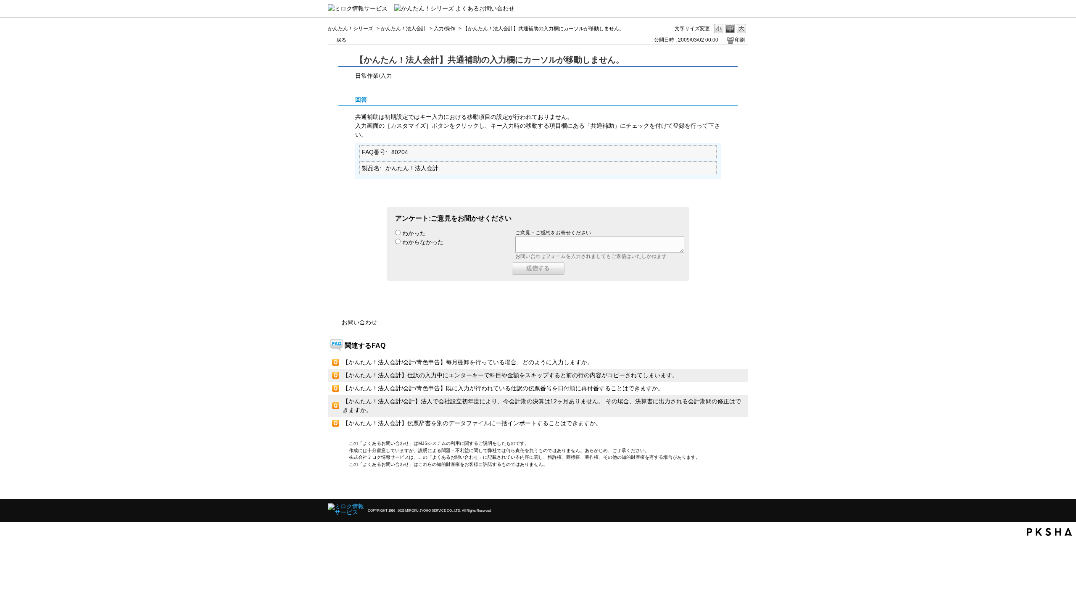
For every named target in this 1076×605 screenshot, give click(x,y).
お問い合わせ (359, 322)
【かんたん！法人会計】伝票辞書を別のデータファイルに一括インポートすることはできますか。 (472, 423)
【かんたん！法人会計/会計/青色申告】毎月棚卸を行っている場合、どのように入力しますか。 (468, 362)
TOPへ (727, 485)
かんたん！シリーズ (350, 29)
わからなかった (422, 242)
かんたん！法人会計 (403, 29)
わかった (414, 233)
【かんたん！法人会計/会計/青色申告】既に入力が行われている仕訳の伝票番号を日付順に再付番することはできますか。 (503, 388)
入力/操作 (444, 29)
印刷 (740, 40)
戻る (341, 40)
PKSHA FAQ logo (1049, 531)
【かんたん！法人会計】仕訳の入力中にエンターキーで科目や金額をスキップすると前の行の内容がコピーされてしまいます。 (510, 375)
